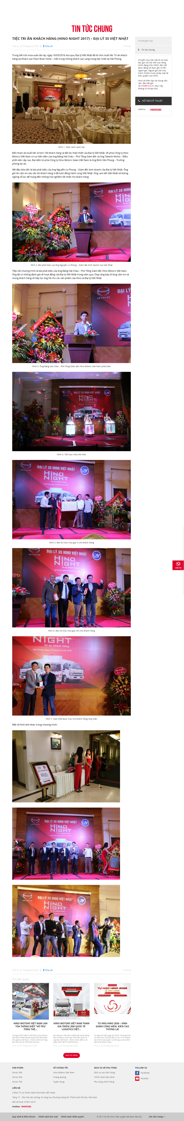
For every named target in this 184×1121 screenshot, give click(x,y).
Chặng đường (59, 1077)
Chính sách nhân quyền (72, 1116)
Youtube (144, 1078)
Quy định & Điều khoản (23, 1116)
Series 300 (17, 1072)
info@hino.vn (147, 85)
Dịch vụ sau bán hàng (104, 1072)
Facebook (145, 1072)
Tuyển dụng (58, 1081)
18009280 (155, 109)
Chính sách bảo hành (104, 1077)
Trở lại (127, 46)
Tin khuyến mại (145, 40)
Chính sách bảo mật (48, 1116)
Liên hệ (178, 568)
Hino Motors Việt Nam (63, 1072)
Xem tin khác (71, 1055)
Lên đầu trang (156, 1116)
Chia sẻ (48, 46)
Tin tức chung (148, 49)
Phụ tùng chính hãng (104, 1081)
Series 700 (17, 1081)
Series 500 (17, 1077)
